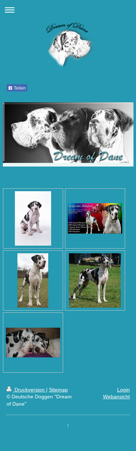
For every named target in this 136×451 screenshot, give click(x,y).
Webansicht (116, 396)
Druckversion (29, 390)
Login (123, 390)
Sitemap (58, 390)
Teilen (19, 88)
